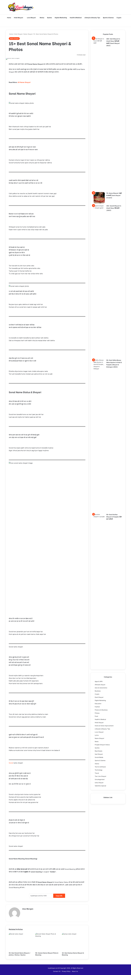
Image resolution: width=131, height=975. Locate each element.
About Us (75, 971)
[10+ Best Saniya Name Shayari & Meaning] (73, 942)
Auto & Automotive (101, 688)
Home (9, 17)
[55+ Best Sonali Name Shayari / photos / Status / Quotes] (20, 942)
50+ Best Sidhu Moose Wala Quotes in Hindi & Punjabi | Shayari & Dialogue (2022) (114, 363)
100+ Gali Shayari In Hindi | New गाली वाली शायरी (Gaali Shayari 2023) (113, 42)
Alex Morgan (27, 908)
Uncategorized (99, 779)
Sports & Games (108, 17)
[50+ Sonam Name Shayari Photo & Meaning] (47, 942)
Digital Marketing (61, 17)
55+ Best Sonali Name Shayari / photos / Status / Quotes (19, 954)
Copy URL (59, 896)
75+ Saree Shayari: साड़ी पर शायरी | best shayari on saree (114, 195)
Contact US (56, 971)
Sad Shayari (99, 754)
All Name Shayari (24, 82)
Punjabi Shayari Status (102, 744)
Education (98, 703)
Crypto (119, 17)
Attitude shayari (100, 684)
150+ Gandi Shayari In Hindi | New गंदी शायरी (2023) (113, 208)
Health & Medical (76, 17)
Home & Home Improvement (104, 726)
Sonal (11, 763)
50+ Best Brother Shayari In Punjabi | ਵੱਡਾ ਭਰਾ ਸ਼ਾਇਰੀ (114, 516)
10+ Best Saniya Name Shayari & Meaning (73, 954)
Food (96, 716)
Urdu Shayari (99, 782)
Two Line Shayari (100, 776)
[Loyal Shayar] (21, 7)
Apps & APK (99, 681)
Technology (98, 770)
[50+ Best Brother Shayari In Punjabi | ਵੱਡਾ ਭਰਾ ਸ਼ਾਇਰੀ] (99, 589)
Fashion (97, 707)
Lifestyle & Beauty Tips (92, 17)
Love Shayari (31, 17)
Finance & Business (101, 710)
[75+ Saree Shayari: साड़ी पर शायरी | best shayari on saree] (99, 197)
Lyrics (97, 735)
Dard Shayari (99, 697)
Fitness (97, 713)
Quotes (49, 17)
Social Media (99, 757)
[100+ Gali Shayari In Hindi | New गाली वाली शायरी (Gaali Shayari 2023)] (99, 114)
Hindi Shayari (18, 17)
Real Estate (98, 751)
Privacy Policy (66, 971)
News (96, 741)
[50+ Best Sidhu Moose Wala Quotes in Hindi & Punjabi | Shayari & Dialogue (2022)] (99, 435)
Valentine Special (100, 786)
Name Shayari (28, 34)
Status (42, 17)
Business (98, 691)
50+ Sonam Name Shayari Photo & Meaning (46, 954)
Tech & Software (100, 767)
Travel (97, 773)
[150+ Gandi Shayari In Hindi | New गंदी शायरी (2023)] (99, 281)
